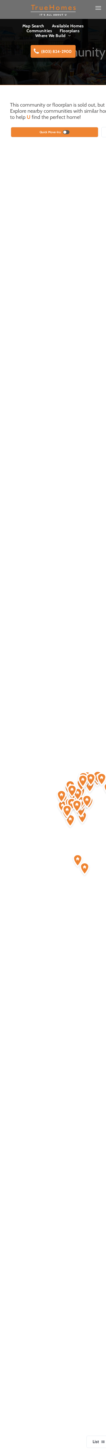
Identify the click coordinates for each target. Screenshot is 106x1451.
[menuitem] (33, 26)
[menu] (98, 8)
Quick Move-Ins (50, 132)
